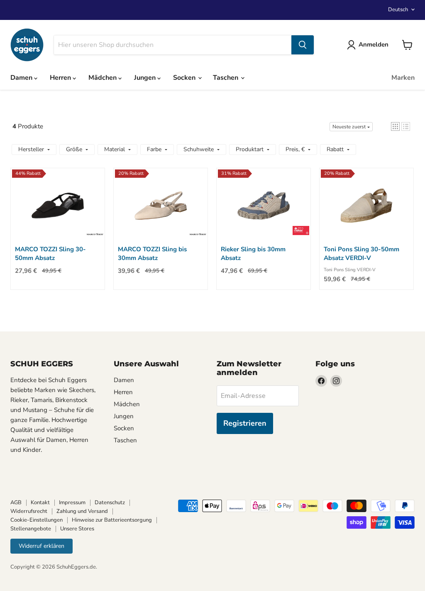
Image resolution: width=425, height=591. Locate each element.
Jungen (145, 77)
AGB (16, 502)
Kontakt (40, 502)
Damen (22, 77)
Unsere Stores (77, 528)
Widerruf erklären (41, 546)
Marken (403, 77)
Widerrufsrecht (28, 511)
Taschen (226, 77)
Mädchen (103, 77)
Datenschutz (110, 502)
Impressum (72, 502)
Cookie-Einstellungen (36, 520)
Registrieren (244, 423)
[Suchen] (302, 44)
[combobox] (172, 44)
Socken (185, 77)
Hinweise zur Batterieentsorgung (112, 520)
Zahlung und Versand (82, 511)
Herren (61, 77)
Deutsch (398, 9)
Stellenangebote (30, 528)
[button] (395, 126)
